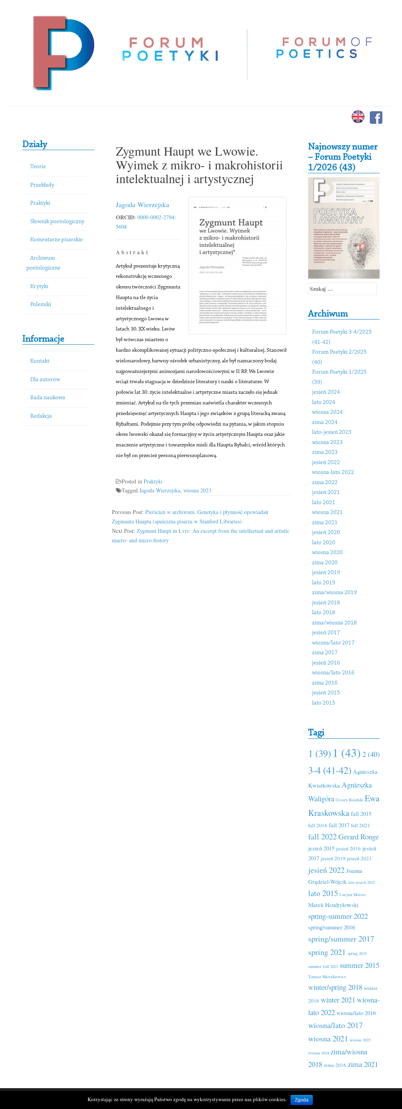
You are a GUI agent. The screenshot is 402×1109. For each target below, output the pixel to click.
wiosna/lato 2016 (333, 673)
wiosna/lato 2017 (333, 643)
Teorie (38, 167)
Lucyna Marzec (353, 894)
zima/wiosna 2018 (334, 623)
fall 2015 (361, 813)
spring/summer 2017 (341, 938)
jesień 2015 (326, 693)
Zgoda (302, 1100)
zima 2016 (325, 683)
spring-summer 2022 (338, 916)
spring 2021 (327, 952)
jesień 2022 (326, 463)
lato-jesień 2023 (331, 432)
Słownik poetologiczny (57, 222)
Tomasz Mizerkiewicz (327, 976)
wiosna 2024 (327, 412)
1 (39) (319, 753)
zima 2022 (325, 483)
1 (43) (347, 752)
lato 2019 (323, 583)
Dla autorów (45, 380)
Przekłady (42, 185)
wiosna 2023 (197, 490)
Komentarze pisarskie (56, 240)
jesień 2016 (326, 663)
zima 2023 (325, 452)
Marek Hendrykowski (333, 905)
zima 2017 (325, 653)
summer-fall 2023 (323, 966)
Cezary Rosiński (349, 799)
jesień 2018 (326, 603)
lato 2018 (323, 613)
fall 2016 (317, 825)
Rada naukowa (47, 398)
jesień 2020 (326, 533)
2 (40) (371, 754)
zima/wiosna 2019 (334, 593)
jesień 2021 (326, 493)
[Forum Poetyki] (62, 52)
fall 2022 (322, 836)
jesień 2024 (326, 392)
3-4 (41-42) (329, 770)
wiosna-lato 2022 (333, 473)
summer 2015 (359, 965)
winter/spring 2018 (335, 987)
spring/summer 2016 (331, 927)
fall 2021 (360, 825)
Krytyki (39, 287)
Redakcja (41, 416)
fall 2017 (339, 825)
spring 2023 (357, 953)
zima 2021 (325, 523)
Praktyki (40, 203)
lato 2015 (323, 703)
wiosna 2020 (327, 553)
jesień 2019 (326, 573)
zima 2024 (325, 423)
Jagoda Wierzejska (142, 204)
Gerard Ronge (358, 836)
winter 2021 (338, 999)
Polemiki (40, 305)
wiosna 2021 (327, 513)
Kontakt (39, 361)
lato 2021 (323, 503)
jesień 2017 (326, 633)
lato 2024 (323, 403)
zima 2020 (325, 563)
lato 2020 (323, 543)
